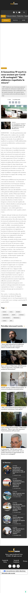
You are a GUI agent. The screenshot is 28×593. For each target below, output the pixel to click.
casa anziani (6, 317)
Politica (15, 20)
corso (4, 320)
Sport (23, 20)
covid (4, 311)
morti (13, 314)
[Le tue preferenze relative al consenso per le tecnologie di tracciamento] (25, 591)
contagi (21, 314)
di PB (10, 99)
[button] (9, 566)
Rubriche (20, 16)
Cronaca (6, 20)
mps (11, 320)
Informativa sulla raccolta (8, 573)
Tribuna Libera (11, 16)
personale (16, 317)
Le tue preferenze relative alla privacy (15, 571)
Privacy (25, 561)
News (3, 16)
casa (11, 311)
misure (18, 311)
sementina (5, 314)
